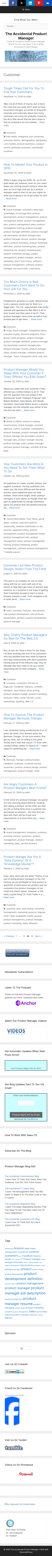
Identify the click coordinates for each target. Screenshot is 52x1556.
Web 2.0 (29, 701)
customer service (32, 763)
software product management (33, 548)
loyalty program (17, 338)
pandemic (37, 1265)
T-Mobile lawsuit (12, 552)
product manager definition (17, 232)
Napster (41, 912)
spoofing (20, 701)
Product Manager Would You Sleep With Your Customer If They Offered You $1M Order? (25, 373)
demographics (28, 140)
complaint (8, 763)
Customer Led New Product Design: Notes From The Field (25, 567)
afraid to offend (14, 421)
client (9, 610)
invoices (14, 522)
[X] (21, 3)
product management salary (22, 224)
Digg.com (8, 687)
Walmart (8, 1318)
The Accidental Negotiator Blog (20, 1204)
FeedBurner (32, 1119)
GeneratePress (26, 1552)
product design (31, 767)
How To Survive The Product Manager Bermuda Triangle (24, 716)
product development (36, 618)
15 (32, 936)
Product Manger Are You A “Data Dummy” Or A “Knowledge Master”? (22, 860)
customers (22, 683)
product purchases (26, 144)
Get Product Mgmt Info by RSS (26, 1068)
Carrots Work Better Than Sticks (21, 519)
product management (28, 217)
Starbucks (33, 1315)
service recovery (29, 843)
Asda (8, 330)
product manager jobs (30, 235)
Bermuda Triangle (15, 760)
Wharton (33, 923)
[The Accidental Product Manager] (12, 1425)
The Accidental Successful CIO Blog (22, 1219)
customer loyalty (11, 334)
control (16, 429)
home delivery (16, 1259)
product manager (34, 228)
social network (27, 698)
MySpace (8, 690)
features (27, 610)
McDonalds (18, 1262)
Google (8, 1259)
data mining (27, 908)
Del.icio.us (33, 683)
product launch (10, 1284)
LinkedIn (38, 687)
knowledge (9, 213)
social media (41, 1312)
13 (24, 936)
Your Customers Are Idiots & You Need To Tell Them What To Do (24, 467)
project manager (25, 257)
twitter (40, 1315)
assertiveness (10, 425)
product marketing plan (30, 250)
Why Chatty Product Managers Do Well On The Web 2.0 (25, 636)
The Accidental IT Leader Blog (19, 1188)
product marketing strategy (17, 254)
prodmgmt (16, 1269)
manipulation (37, 429)
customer (25, 429)
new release (20, 690)
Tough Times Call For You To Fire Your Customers (24, 90)
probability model (24, 916)
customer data (13, 908)
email (20, 1256)
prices (43, 1265)
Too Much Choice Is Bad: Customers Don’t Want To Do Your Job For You (24, 285)
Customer (11, 133)
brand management (16, 832)
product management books (31, 534)
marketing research (27, 912)
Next (38, 936)
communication (32, 760)
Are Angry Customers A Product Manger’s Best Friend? (25, 786)
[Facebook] (13, 3)
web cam (42, 356)
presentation (10, 618)
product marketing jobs (25, 246)
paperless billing (21, 530)
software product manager (16, 447)
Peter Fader (9, 916)
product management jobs (16, 537)
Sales (16, 698)
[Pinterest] (39, 3)
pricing (36, 690)
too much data (20, 268)
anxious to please (31, 421)
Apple (27, 1248)
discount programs (30, 334)
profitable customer (20, 147)
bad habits (11, 136)
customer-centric (12, 140)
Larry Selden (10, 144)
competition (22, 1252)
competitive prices (37, 330)
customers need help (32, 209)
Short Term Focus (23, 261)
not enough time (23, 213)
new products (37, 614)
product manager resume (16, 239)
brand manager (13, 209)
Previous (9, 936)
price (29, 690)
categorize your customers (31, 136)
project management (20, 1312)
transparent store (28, 356)
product (21, 618)
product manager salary (15, 443)
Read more (11, 198)
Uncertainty (34, 268)
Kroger (43, 1259)
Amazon (19, 1248)
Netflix (26, 1262)
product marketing (19, 243)
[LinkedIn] (30, 3)
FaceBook (18, 687)
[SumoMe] (47, 3)
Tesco (16, 356)
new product (38, 610)
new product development (16, 614)
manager (9, 1262)
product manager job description (19, 436)
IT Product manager (30, 1259)
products (8, 698)
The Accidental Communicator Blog (22, 1176)
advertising (9, 1249)
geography (41, 140)
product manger (20, 694)
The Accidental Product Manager (26, 36)
